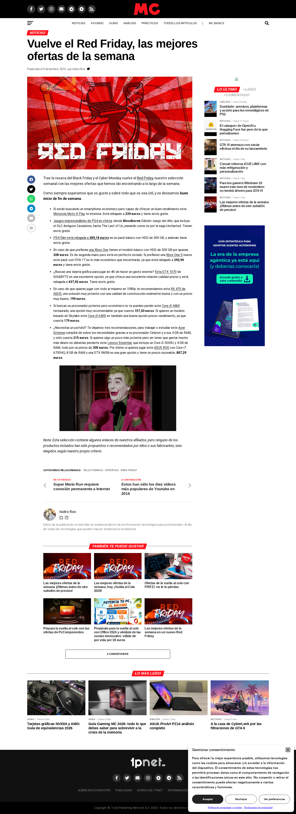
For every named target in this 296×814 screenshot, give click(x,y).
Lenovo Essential (120, 343)
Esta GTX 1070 (166, 272)
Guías (113, 23)
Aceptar (208, 799)
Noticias (78, 23)
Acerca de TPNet (150, 790)
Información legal (183, 790)
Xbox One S (174, 255)
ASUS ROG (161, 348)
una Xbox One (98, 250)
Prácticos (150, 23)
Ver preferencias (274, 799)
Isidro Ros (78, 69)
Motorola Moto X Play (69, 214)
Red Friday (145, 178)
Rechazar (241, 799)
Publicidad (123, 790)
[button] (288, 750)
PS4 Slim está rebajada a (81, 238)
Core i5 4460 (171, 306)
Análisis (129, 23)
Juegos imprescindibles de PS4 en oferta (82, 221)
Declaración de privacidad (258, 807)
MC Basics (216, 23)
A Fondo (97, 23)
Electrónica (94, 470)
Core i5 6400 (97, 316)
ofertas (113, 470)
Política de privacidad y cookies (225, 807)
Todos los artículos (180, 23)
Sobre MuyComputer (94, 790)
